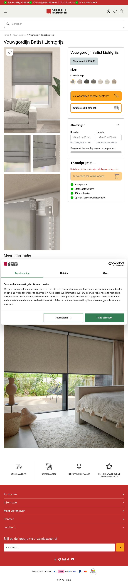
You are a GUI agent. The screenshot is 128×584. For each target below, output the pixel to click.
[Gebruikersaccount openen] (109, 11)
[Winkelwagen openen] (121, 11)
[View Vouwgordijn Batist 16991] (79, 81)
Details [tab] (64, 273)
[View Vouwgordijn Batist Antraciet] (86, 81)
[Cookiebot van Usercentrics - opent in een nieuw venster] (110, 264)
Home (6, 35)
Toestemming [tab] (22, 273)
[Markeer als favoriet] (9, 52)
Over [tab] (105, 273)
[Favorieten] (115, 11)
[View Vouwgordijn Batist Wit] (107, 81)
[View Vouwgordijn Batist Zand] (114, 81)
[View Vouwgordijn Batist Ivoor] (100, 81)
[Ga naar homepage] (56, 11)
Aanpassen (62, 317)
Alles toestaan (104, 317)
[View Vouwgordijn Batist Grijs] (93, 81)
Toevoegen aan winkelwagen (88, 176)
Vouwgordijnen (19, 35)
